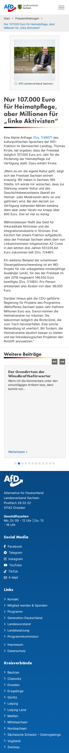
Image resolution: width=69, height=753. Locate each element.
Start (7, 18)
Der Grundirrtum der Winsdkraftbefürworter (29, 373)
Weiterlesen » (17, 452)
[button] (62, 362)
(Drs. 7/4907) (42, 137)
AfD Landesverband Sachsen (36, 83)
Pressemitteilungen (27, 18)
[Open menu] (61, 7)
